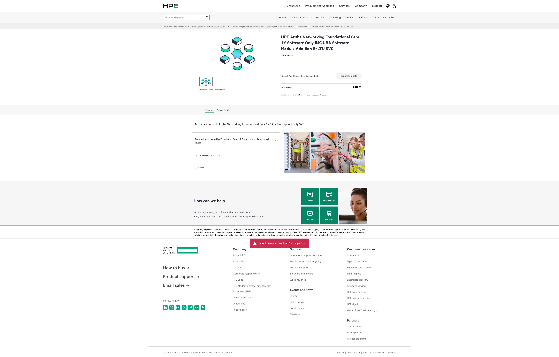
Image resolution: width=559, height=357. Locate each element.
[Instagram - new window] (178, 307)
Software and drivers (301, 273)
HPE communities (357, 291)
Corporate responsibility (246, 273)
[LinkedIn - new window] (165, 307)
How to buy (329, 219)
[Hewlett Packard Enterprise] (170, 5)
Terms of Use (353, 352)
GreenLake (293, 5)
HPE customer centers (359, 298)
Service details (286, 87)
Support (377, 5)
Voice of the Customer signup (363, 310)
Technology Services (198, 26)
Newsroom (296, 314)
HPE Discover (297, 302)
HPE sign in (353, 304)
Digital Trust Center (357, 261)
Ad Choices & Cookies (373, 352)
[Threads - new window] (184, 307)
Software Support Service (216, 26)
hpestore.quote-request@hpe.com (245, 216)
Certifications (354, 326)
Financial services (357, 285)
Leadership (239, 303)
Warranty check (298, 279)
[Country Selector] (388, 5)
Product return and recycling (306, 261)
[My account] (394, 5)
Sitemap (392, 352)
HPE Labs (238, 279)
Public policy (240, 309)
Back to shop (167, 26)
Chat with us (298, 94)
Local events (297, 308)
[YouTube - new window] (196, 307)
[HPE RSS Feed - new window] (203, 307)
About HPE (239, 255)
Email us (310, 219)
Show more (199, 167)
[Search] (207, 17)
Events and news (301, 290)
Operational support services (306, 255)
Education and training (359, 267)
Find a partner (354, 332)
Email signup (354, 273)
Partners (353, 320)
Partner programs (356, 338)
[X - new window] (171, 307)
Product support (329, 200)
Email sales (174, 285)
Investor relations (242, 297)
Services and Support (181, 26)
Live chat (310, 200)
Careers (237, 267)
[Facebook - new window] (190, 307)
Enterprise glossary (357, 279)
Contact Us (353, 255)
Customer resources (361, 249)
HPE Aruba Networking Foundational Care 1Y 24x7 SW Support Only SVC (252, 26)
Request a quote (348, 75)
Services (344, 5)
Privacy (340, 352)
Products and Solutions (319, 5)
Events (293, 295)
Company (361, 5)
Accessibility (240, 261)
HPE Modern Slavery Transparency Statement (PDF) (251, 288)
